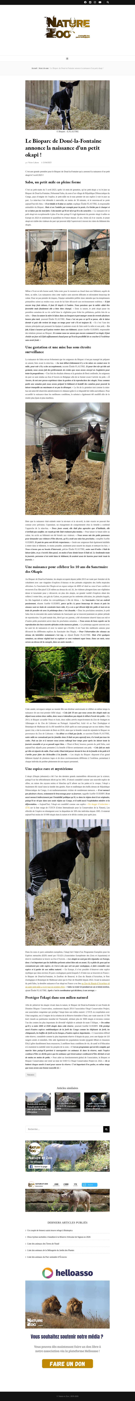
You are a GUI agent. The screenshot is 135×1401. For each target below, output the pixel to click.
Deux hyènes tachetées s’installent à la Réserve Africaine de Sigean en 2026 (58, 1237)
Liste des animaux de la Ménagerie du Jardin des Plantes (50, 1250)
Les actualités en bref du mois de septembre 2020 (66, 1106)
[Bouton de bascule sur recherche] (108, 2)
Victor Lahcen (33, 163)
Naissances (30, 1075)
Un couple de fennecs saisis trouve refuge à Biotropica (50, 1230)
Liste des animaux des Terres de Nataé (43, 1244)
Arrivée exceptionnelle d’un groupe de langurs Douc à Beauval (96, 1106)
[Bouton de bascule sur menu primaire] (67, 59)
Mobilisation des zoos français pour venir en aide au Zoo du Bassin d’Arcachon (37, 1108)
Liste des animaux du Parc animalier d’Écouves (47, 1257)
